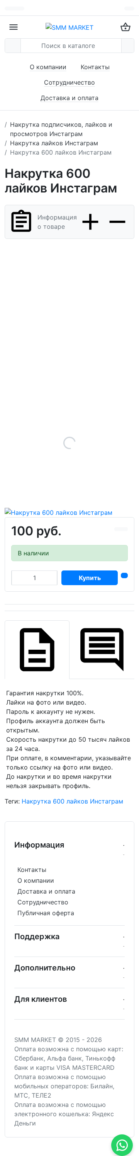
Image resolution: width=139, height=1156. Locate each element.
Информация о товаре (57, 221)
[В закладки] (124, 529)
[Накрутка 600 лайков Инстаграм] (69, 443)
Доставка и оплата (69, 98)
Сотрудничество (69, 82)
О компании (48, 67)
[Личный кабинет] (129, 8)
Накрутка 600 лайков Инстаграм (72, 801)
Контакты (95, 67)
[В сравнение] (117, 529)
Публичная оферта (45, 913)
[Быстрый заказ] (124, 575)
